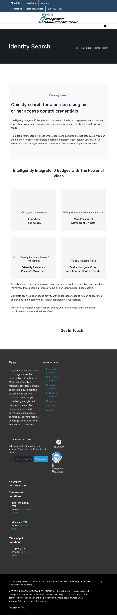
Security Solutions (51, 387)
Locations (31, 3)
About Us (15, 3)
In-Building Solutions (52, 395)
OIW (23, 607)
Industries (51, 405)
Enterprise (86, 48)
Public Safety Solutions (53, 379)
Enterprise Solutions (51, 371)
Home (75, 48)
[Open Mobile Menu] (105, 26)
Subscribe (40, 459)
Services (50, 401)
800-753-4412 (55, 9)
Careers (45, 3)
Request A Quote (34, 9)
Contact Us (16, 9)
